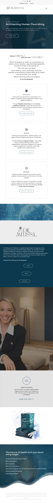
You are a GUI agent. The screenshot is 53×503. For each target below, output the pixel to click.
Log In (31, 3)
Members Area (24, 3)
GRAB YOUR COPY (25, 399)
